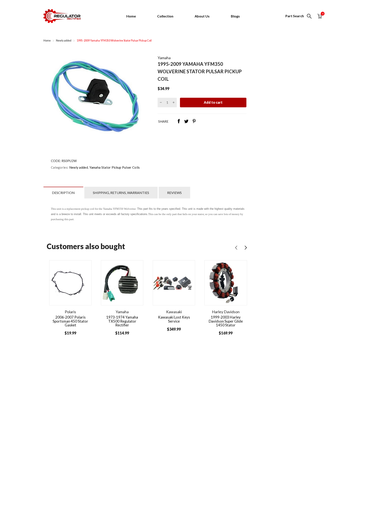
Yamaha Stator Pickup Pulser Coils (114, 167)
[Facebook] (179, 121)
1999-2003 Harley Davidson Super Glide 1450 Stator (226, 321)
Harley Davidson (226, 311)
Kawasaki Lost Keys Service (174, 319)
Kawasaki (174, 311)
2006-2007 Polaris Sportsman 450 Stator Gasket (70, 321)
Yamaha (164, 57)
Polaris (70, 311)
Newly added (78, 167)
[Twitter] (186, 121)
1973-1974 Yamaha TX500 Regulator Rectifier (122, 321)
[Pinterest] (194, 121)
